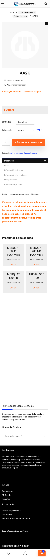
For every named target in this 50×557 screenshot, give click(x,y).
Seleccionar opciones (15, 263)
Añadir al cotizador (28, 142)
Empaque (6, 121)
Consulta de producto (13, 184)
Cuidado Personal (27, 12)
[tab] (25, 160)
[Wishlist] (8, 553)
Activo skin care (20, 16)
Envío (6, 166)
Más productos (10, 180)
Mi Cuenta (6, 495)
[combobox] (25, 436)
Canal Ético (7, 514)
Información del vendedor (15, 175)
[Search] (45, 3)
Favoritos (6, 499)
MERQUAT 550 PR (13, 276)
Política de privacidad (11, 511)
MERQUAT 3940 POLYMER (13, 251)
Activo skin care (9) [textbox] (24, 436)
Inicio (12, 12)
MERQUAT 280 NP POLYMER (36, 251)
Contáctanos (7, 491)
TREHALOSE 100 (36, 276)
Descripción (10, 161)
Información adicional (13, 170)
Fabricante (7, 130)
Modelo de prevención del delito (16, 518)
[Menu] (3, 3)
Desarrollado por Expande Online (14, 531)
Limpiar (39, 130)
